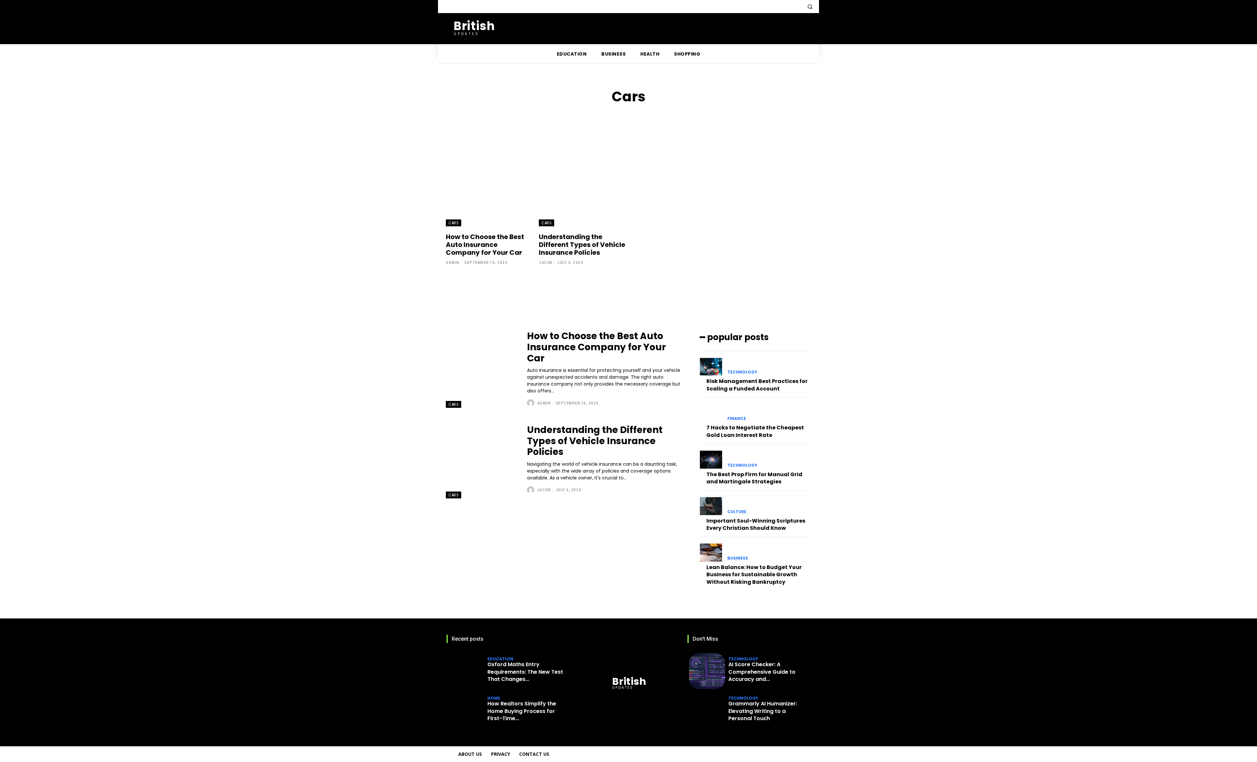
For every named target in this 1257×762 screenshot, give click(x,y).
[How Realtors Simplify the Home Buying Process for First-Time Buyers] (466, 710)
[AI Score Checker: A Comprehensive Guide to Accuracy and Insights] (707, 671)
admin (453, 262)
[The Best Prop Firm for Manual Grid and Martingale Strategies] (711, 459)
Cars (453, 222)
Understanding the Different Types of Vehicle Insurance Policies (582, 244)
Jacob (546, 262)
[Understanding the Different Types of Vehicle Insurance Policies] (582, 178)
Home (493, 698)
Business (737, 558)
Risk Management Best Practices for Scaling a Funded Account (757, 384)
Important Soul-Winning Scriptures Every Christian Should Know (755, 524)
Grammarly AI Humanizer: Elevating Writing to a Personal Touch (762, 711)
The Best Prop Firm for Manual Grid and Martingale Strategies (754, 478)
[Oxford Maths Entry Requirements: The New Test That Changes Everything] (466, 671)
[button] (809, 6)
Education (500, 659)
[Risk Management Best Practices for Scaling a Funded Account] (711, 366)
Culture (736, 512)
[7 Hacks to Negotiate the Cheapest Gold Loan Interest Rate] (711, 413)
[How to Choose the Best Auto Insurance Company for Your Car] (489, 178)
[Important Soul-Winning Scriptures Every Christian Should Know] (711, 506)
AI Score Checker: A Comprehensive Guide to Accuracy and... (761, 672)
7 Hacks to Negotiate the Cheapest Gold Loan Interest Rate (755, 431)
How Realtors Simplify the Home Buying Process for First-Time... (521, 711)
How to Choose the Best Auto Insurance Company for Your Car (485, 244)
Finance (736, 419)
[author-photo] (531, 403)
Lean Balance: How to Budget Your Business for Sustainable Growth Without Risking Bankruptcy (754, 574)
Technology (742, 372)
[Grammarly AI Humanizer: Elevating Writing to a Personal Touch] (707, 710)
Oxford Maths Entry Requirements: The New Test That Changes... (525, 672)
